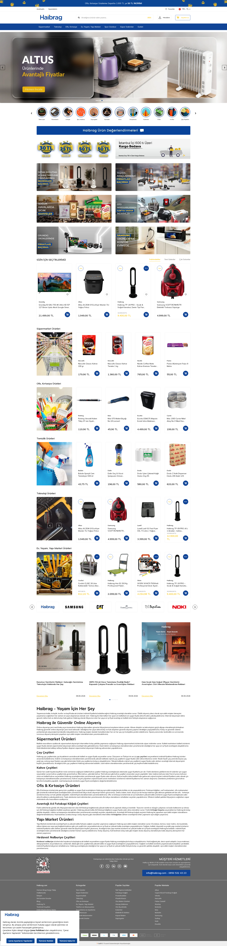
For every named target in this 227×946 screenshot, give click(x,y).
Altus (80, 302)
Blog (38, 901)
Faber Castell (172, 416)
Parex (139, 361)
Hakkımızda (41, 893)
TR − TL (185, 9)
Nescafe (81, 361)
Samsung (160, 302)
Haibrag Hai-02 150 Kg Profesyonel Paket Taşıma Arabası (88, 584)
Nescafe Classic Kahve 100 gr (176, 364)
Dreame (170, 525)
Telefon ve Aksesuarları (85, 907)
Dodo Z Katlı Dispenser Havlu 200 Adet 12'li (147, 474)
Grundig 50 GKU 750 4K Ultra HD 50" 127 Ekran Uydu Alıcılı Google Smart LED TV (54, 306)
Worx (110, 580)
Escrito (110, 416)
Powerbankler (120, 896)
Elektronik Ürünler (82, 918)
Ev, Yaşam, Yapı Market (91, 27)
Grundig (42, 302)
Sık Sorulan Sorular (44, 898)
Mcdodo (158, 907)
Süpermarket (44, 27)
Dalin (80, 470)
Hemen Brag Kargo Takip (46, 890)
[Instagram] (119, 866)
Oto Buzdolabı (121, 907)
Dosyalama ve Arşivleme (85, 910)
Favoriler (171, 9)
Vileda (157, 896)
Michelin (158, 913)
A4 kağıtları (116, 814)
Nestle (110, 361)
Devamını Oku (42, 696)
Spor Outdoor (110, 27)
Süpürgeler (119, 918)
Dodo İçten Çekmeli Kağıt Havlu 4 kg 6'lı (118, 474)
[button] (96, 100)
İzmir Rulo (170, 580)
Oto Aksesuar (81, 913)
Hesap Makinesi (121, 904)
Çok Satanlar (184, 259)
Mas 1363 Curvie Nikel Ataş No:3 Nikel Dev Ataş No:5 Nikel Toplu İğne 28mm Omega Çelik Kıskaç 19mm (147, 419)
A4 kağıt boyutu (157, 810)
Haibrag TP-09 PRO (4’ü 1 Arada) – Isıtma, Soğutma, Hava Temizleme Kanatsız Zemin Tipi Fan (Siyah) (147, 529)
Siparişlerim (52, 9)
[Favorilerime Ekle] (67, 294)
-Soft (99, 943)
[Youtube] (125, 866)
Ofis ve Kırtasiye (82, 901)
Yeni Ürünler (80, 890)
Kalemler (118, 910)
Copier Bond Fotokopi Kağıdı (166, 893)
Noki (156, 921)
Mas (79, 416)
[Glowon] (113, 67)
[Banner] (48, 607)
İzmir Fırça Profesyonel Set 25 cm (176, 584)
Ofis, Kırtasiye (71, 27)
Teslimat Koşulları (43, 907)
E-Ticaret (105, 943)
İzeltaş (157, 918)
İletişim (39, 896)
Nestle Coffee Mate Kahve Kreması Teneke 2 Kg (118, 364)
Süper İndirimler (127, 27)
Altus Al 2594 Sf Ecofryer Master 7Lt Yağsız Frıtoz (93, 306)
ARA (149, 17)
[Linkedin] (113, 866)
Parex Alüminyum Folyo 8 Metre (148, 364)
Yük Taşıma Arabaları (123, 890)
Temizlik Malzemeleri (84, 915)
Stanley (158, 904)
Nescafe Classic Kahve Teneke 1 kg (87, 364)
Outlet (140, 27)
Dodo (110, 470)
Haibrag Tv (41, 904)
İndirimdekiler (154, 259)
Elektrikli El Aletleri (122, 913)
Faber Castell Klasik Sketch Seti (175, 419)
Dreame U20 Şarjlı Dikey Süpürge (177, 529)
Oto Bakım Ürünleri (122, 901)
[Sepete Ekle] (67, 314)
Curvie (139, 416)
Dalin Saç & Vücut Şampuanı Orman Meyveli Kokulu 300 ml (87, 474)
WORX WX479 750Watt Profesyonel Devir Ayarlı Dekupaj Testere (118, 584)
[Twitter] (108, 866)
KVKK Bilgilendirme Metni (46, 910)
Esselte (158, 924)
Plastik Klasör (120, 898)
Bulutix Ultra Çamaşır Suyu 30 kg (176, 474)
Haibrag (121, 302)
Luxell (110, 525)
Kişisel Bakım (120, 915)
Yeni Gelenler (169, 259)
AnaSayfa (40, 9)
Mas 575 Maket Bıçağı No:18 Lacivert (87, 419)
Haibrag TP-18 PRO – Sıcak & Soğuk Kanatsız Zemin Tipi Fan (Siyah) (131, 306)
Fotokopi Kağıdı (121, 893)
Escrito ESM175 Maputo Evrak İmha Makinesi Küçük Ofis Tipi (118, 419)
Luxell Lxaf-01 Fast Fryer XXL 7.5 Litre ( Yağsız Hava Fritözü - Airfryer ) (118, 529)
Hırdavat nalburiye (45, 841)
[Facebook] (102, 866)
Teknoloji (57, 27)
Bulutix (169, 470)
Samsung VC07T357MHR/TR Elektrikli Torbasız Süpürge (169, 306)
